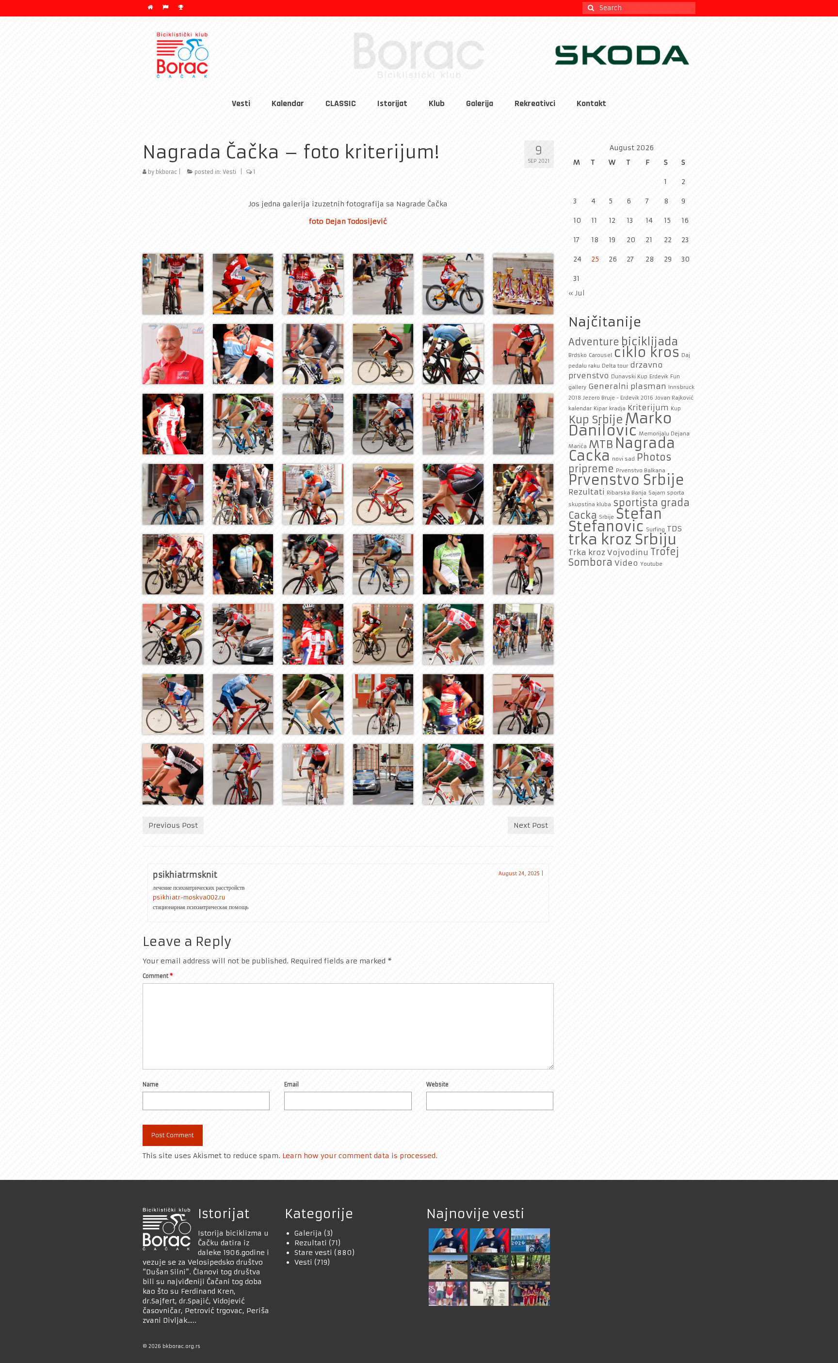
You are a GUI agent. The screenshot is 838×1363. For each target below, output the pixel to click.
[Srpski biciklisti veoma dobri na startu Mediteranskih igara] (446, 1240)
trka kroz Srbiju (622, 539)
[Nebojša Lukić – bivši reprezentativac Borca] (446, 1267)
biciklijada (649, 341)
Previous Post (173, 825)
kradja (617, 408)
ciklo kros (646, 352)
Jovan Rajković (674, 398)
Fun (675, 376)
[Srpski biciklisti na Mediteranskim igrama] (488, 1240)
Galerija (308, 1233)
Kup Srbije (595, 419)
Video (626, 563)
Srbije (606, 517)
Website (437, 1084)
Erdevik (658, 376)
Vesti (229, 172)
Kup (676, 408)
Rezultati (586, 491)
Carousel (600, 355)
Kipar (600, 408)
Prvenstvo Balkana (640, 470)
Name (151, 1084)
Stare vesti (313, 1252)
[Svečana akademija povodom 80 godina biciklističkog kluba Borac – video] (488, 1294)
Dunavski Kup (629, 376)
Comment (158, 976)
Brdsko (577, 355)
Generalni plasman (627, 386)
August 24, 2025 (519, 873)
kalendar (580, 408)
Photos (654, 457)
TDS (674, 528)
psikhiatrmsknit (185, 875)
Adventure (593, 342)
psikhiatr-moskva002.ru (189, 897)
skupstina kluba (589, 504)
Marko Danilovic (620, 424)
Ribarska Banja (626, 493)
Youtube (651, 564)
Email (291, 1084)
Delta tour (615, 366)
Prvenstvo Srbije (626, 480)
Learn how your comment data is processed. (359, 1155)
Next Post (531, 825)
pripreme (591, 469)
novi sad (623, 459)
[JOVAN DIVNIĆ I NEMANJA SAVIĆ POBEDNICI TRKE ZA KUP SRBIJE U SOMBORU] (446, 1294)
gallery (577, 387)
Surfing (655, 530)
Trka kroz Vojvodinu (608, 552)
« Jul (576, 293)
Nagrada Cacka (621, 450)
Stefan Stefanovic (615, 520)
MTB (601, 444)
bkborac (166, 172)
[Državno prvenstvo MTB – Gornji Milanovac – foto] (529, 1267)
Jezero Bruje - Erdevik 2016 (618, 398)
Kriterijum (648, 407)
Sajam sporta (666, 493)
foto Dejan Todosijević (348, 221)
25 (595, 259)
